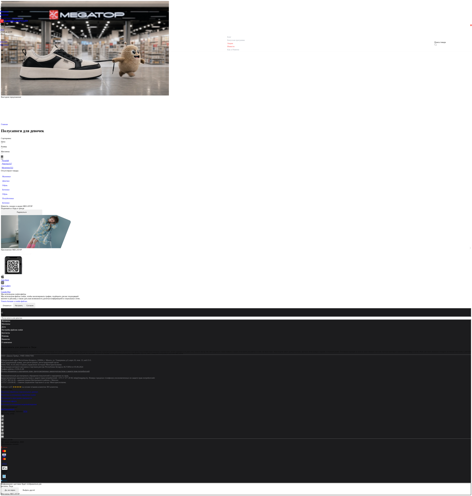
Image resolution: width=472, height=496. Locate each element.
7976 (25, 411)
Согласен (29, 306)
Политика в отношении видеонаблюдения (19, 404)
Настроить (19, 306)
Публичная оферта (9, 401)
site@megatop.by (8, 409)
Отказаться (7, 306)
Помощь (5, 336)
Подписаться (22, 212)
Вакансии (6, 339)
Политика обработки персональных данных (19, 392)
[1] (1, 30)
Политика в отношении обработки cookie (18, 395)
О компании (7, 342)
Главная (4, 124)
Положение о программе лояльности (16, 398)
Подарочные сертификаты (11, 18)
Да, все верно (10, 490)
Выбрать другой (29, 490)
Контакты (6, 333)
